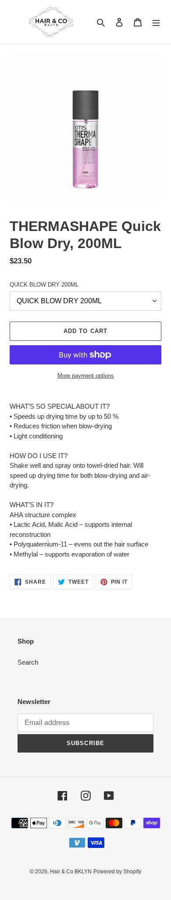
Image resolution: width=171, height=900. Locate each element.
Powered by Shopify (117, 871)
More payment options (85, 375)
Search (28, 662)
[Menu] (156, 21)
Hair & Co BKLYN (71, 871)
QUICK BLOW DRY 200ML (44, 284)
